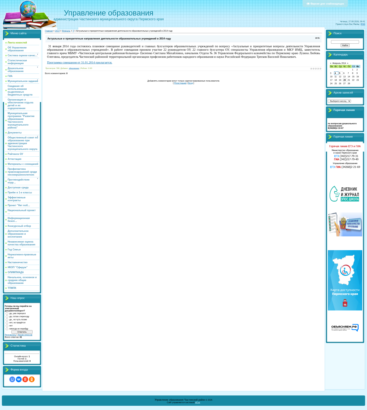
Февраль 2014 (339, 63)
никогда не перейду (18, 329)
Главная (49, 31)
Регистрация (180, 83)
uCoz (197, 402)
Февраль (66, 31)
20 (344, 80)
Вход (190, 83)
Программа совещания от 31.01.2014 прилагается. (79, 62)
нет (11, 325)
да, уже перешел (17, 313)
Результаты (10, 335)
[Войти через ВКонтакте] (19, 379)
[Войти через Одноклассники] (32, 379)
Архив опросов (25, 335)
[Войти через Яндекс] (25, 379)
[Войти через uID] (12, 379)
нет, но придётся (17, 322)
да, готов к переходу (19, 316)
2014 (57, 31)
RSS (363, 24)
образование (74, 68)
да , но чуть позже (18, 319)
